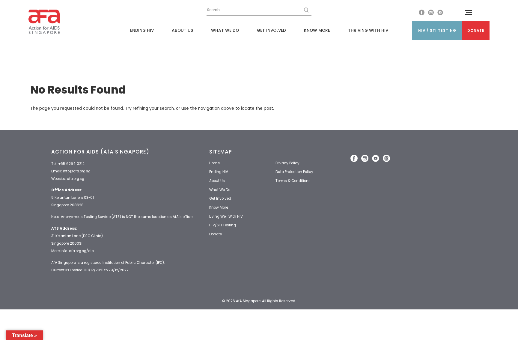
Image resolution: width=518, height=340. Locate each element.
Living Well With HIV (226, 216)
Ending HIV (142, 30)
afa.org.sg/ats (81, 251)
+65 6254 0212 (71, 163)
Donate (475, 30)
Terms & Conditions (293, 180)
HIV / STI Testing (437, 30)
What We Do (225, 30)
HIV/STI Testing (222, 225)
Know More (317, 30)
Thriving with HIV (368, 30)
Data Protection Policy (294, 171)
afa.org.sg (75, 178)
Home (214, 163)
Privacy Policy (287, 163)
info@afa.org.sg (77, 171)
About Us (182, 30)
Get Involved (271, 30)
